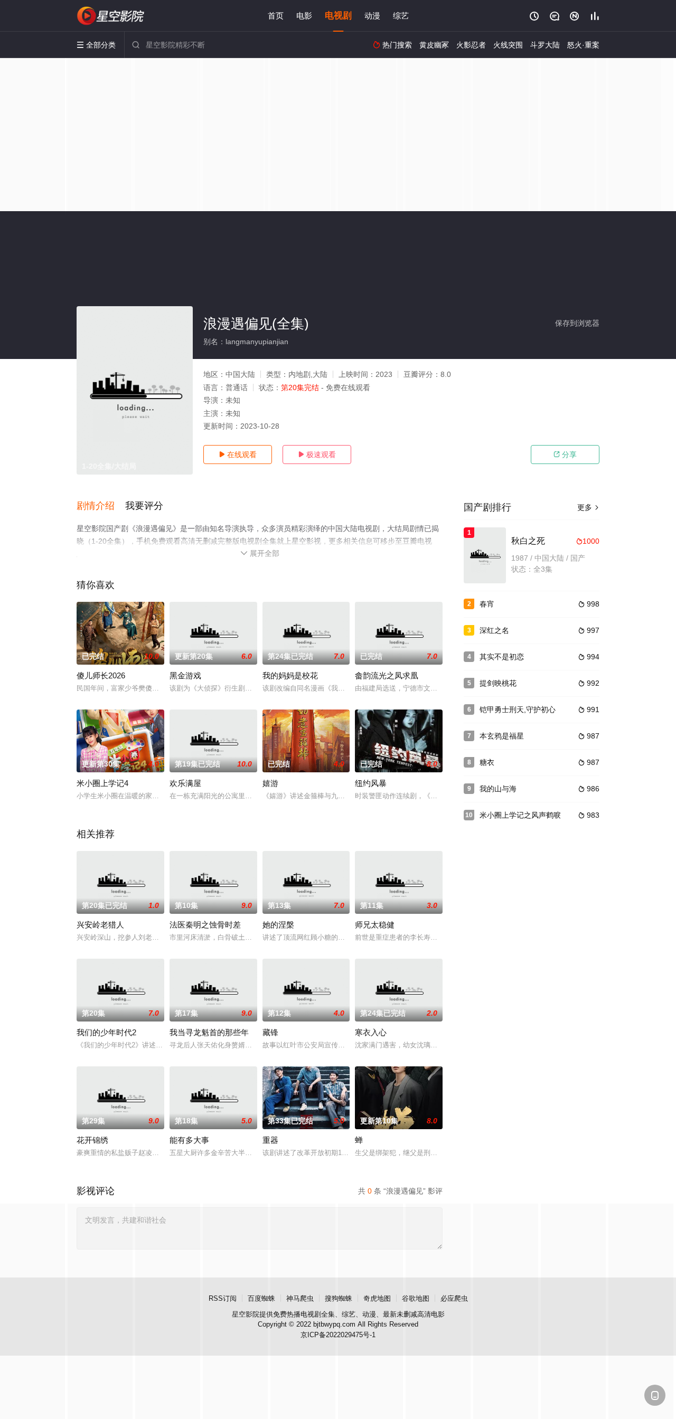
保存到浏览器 (577, 323)
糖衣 (487, 762)
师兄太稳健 (375, 924)
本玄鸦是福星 (502, 736)
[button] (101, 506)
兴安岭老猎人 (100, 924)
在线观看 (238, 454)
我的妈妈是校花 (290, 675)
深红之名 (494, 630)
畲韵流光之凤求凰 (386, 675)
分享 (565, 454)
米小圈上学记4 (102, 783)
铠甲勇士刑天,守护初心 (518, 709)
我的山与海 (498, 788)
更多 (588, 507)
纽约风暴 (371, 783)
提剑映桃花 (498, 683)
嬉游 (270, 783)
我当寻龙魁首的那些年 (209, 1032)
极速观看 (317, 454)
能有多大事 (189, 1140)
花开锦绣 (92, 1140)
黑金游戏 (185, 675)
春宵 (487, 604)
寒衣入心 (371, 1032)
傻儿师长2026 (101, 675)
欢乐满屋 (185, 783)
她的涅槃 (278, 924)
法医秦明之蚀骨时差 (205, 924)
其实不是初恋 (502, 656)
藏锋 (270, 1032)
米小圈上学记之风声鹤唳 (520, 815)
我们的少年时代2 (106, 1032)
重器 (270, 1140)
